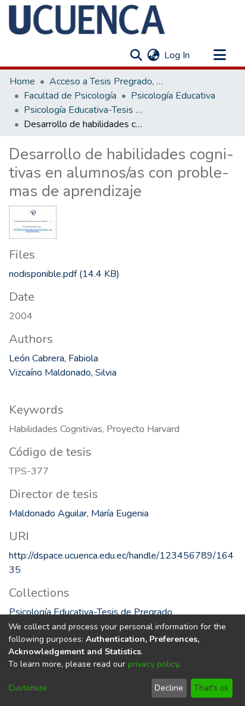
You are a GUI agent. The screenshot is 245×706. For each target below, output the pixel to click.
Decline (169, 688)
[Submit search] (135, 55)
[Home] (87, 19)
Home (22, 81)
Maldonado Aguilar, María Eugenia (79, 513)
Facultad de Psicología (70, 95)
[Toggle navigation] (219, 55)
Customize (27, 688)
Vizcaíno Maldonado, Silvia (63, 372)
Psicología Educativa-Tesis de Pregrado (83, 109)
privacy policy (153, 664)
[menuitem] (153, 55)
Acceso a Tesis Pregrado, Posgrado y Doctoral (108, 81)
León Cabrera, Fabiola (53, 358)
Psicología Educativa (173, 95)
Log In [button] (177, 55)
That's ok (211, 688)
